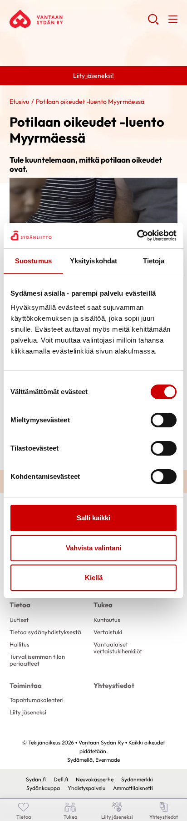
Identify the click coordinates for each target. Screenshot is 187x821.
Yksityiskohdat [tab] (93, 261)
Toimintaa (26, 685)
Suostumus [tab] (33, 261)
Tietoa (20, 604)
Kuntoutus (107, 619)
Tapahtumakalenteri (37, 699)
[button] (153, 23)
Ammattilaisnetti (133, 788)
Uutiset (19, 619)
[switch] (164, 420)
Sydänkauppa (43, 788)
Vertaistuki (108, 632)
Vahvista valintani (93, 548)
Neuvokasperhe (94, 779)
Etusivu (19, 101)
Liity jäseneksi (28, 712)
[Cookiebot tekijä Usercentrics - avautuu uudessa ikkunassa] (137, 235)
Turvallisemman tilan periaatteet (37, 660)
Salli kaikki (93, 518)
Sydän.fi (36, 779)
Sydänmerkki (137, 779)
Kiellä (94, 577)
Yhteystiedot (114, 685)
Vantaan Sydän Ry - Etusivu (79, 19)
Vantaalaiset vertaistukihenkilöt (118, 648)
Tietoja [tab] (154, 261)
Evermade (107, 759)
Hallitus (20, 644)
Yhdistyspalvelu (86, 788)
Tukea (103, 604)
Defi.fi (61, 779)
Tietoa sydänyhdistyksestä (45, 632)
